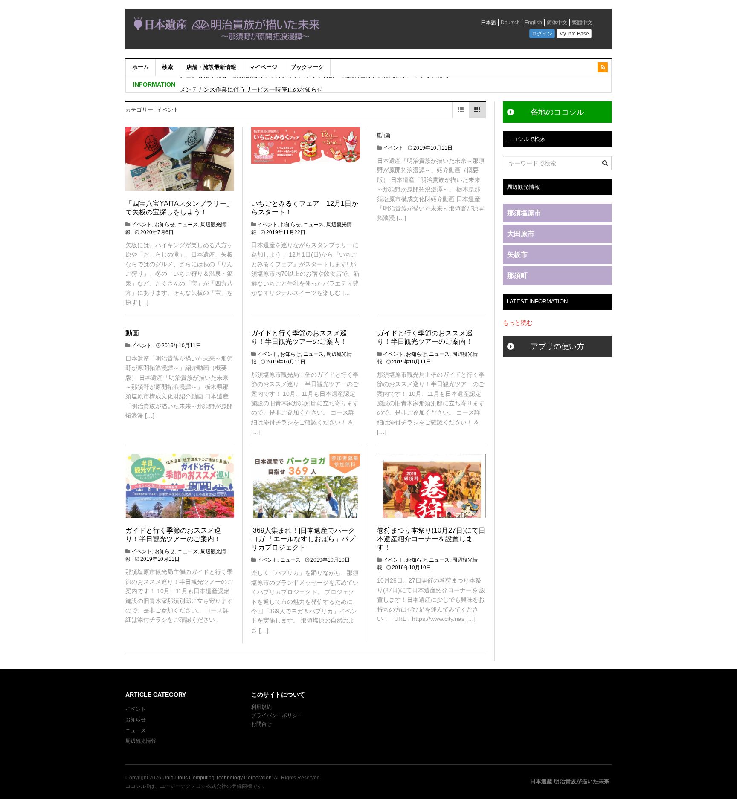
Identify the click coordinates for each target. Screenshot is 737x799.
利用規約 (261, 707)
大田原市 (520, 233)
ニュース (187, 225)
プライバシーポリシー (277, 715)
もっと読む (518, 322)
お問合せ (261, 724)
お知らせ (164, 225)
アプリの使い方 (557, 346)
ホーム (140, 67)
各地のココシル (557, 112)
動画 (384, 135)
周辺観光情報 (140, 741)
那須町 (517, 275)
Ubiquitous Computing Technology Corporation (217, 778)
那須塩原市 (524, 212)
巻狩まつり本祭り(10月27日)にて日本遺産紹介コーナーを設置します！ (431, 539)
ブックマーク (307, 67)
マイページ (263, 67)
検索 (167, 67)
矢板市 (517, 254)
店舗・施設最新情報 (211, 67)
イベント (141, 225)
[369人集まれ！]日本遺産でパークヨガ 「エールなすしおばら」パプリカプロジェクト (303, 539)
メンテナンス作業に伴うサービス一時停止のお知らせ (251, 84)
